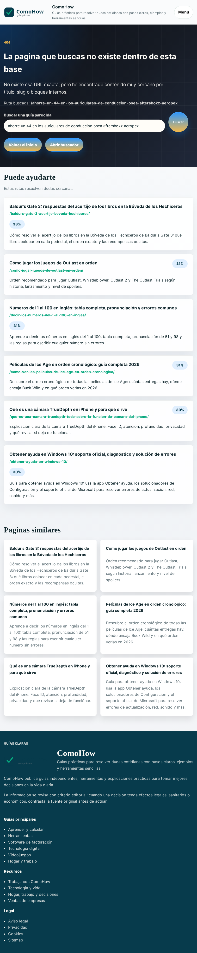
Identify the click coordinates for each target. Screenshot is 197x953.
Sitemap (15, 940)
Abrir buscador (64, 144)
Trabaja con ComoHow (29, 881)
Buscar (178, 122)
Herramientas (20, 835)
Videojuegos (19, 854)
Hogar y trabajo (22, 861)
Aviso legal (18, 921)
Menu (183, 12)
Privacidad (17, 927)
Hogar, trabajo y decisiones (33, 894)
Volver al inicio (23, 144)
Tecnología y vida (24, 887)
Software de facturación (30, 842)
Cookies (15, 933)
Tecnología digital (24, 848)
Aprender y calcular (26, 829)
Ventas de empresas (26, 900)
